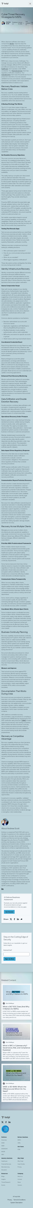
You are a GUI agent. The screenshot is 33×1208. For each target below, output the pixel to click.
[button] (30, 3)
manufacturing (5, 75)
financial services (17, 71)
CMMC (23, 720)
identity (12, 44)
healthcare (4, 69)
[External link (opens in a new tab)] (2, 1122)
